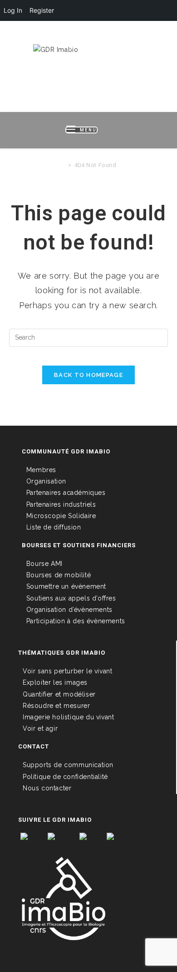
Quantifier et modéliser (59, 694)
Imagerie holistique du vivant (68, 717)
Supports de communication (68, 764)
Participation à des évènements (75, 621)
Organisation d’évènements (69, 609)
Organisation (46, 481)
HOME (10, 35)
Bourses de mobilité (58, 575)
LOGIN (38, 35)
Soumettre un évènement (66, 586)
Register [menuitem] (42, 10)
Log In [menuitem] (13, 10)
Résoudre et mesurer (56, 705)
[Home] (62, 165)
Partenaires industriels (61, 504)
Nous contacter (47, 788)
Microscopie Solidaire (61, 515)
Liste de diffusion (53, 527)
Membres (41, 469)
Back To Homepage (88, 374)
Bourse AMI (44, 563)
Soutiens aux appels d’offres (71, 598)
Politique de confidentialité (65, 776)
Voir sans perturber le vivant (67, 671)
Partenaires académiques (66, 492)
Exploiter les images (55, 682)
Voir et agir (40, 728)
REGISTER (71, 35)
